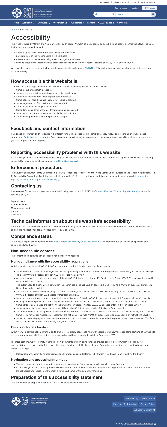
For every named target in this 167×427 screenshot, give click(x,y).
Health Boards (120, 2)
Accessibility (132, 398)
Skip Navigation (121, 8)
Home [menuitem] (16, 22)
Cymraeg (151, 8)
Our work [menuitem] (42, 22)
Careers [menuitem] (91, 22)
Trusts (133, 2)
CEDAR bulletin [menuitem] (106, 22)
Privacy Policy (148, 404)
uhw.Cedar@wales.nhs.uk (31, 137)
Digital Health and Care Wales (138, 423)
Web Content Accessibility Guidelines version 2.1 (78, 241)
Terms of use (148, 398)
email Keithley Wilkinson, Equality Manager (119, 191)
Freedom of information (125, 404)
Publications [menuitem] (77, 22)
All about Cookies (143, 410)
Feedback (135, 8)
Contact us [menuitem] (123, 22)
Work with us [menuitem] (60, 22)
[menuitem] (33, 23)
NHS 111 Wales (147, 2)
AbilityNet (90, 68)
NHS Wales (104, 2)
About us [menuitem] (27, 22)
